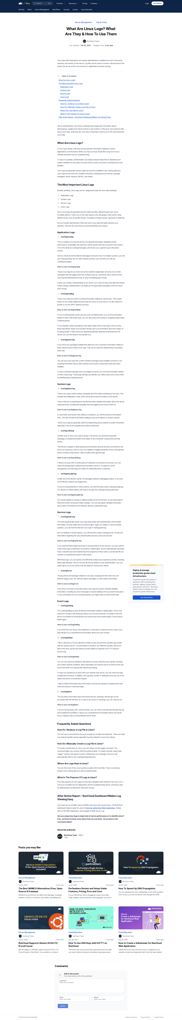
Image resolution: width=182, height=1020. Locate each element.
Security (66, 9)
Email (61, 997)
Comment (62, 981)
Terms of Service (131, 1017)
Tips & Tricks (101, 22)
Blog (28, 3)
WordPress (56, 9)
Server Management (42, 9)
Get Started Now (147, 597)
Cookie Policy (158, 1017)
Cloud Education (86, 9)
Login (147, 3)
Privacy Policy (145, 1017)
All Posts (21, 9)
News (30, 9)
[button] (42, 3)
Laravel (75, 9)
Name (96, 997)
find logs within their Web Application (100, 808)
